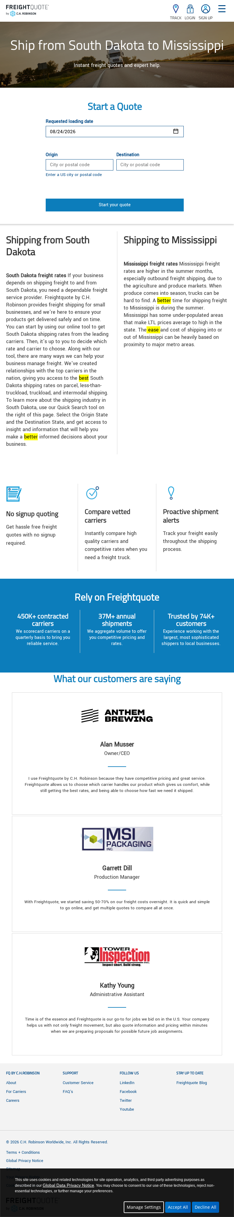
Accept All (178, 1207)
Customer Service (78, 1083)
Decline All (205, 1207)
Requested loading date (69, 121)
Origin (52, 154)
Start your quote (115, 205)
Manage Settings (144, 1207)
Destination (127, 154)
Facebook (128, 1091)
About (11, 1083)
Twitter (126, 1100)
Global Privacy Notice (24, 1161)
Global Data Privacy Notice (68, 1185)
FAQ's (68, 1091)
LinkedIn (127, 1083)
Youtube (127, 1109)
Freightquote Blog (191, 1083)
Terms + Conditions (23, 1152)
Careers (13, 1100)
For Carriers (16, 1091)
